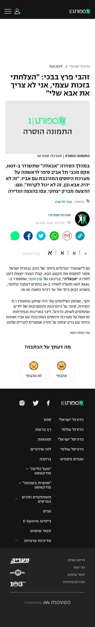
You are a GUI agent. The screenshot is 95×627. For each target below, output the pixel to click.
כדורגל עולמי (72, 429)
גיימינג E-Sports (37, 521)
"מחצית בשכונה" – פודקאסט (34, 485)
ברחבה (45, 459)
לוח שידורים (40, 449)
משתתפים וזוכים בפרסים (36, 499)
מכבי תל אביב (63, 201)
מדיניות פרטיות (37, 540)
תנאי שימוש (40, 531)
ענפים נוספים (72, 459)
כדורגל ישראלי (79, 66)
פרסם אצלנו (76, 560)
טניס (47, 511)
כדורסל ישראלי (71, 439)
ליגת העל (56, 66)
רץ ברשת (43, 429)
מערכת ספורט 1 (59, 215)
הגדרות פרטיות (74, 582)
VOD (47, 419)
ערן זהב (36, 279)
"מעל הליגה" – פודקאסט (38, 471)
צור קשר (79, 567)
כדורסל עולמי (72, 449)
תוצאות (44, 439)
